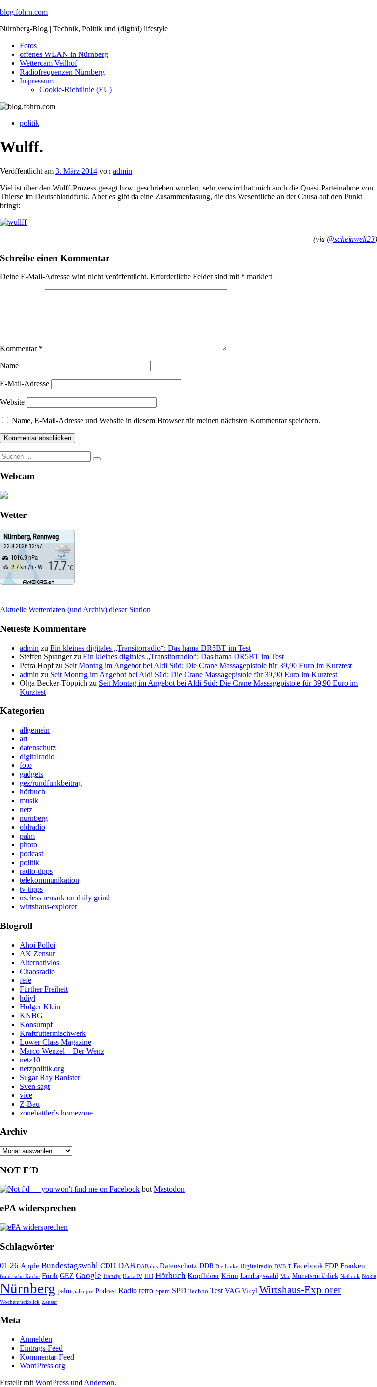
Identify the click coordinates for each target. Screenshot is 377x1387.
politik (29, 123)
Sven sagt (35, 1086)
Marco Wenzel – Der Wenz (62, 1051)
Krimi (229, 1275)
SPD (179, 1290)
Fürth (50, 1275)
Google (88, 1275)
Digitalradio (256, 1266)
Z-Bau (30, 1104)
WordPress (52, 1382)
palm (27, 836)
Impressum (37, 81)
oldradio (32, 827)
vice (26, 1095)
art (23, 738)
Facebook (308, 1265)
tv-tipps (31, 889)
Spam (162, 1291)
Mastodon (169, 1189)
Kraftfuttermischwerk (53, 1033)
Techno (198, 1291)
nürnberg (34, 818)
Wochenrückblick (20, 1302)
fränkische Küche (20, 1276)
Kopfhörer (203, 1275)
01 (4, 1265)
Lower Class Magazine (55, 1042)
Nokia (369, 1276)
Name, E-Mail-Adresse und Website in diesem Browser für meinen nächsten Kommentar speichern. (166, 420)
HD (148, 1276)
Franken (352, 1265)
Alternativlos (39, 962)
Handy (112, 1276)
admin (122, 171)
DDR (206, 1266)
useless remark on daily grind (65, 898)
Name (9, 365)
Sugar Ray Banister (50, 1077)
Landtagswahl (259, 1275)
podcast (31, 853)
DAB (126, 1265)
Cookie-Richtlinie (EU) (75, 89)
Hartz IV (132, 1276)
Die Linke (226, 1266)
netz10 (30, 1060)
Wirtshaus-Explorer (300, 1289)
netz (26, 809)
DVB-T (282, 1266)
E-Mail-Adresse (24, 384)
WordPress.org (42, 1365)
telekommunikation (49, 880)
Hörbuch (170, 1275)
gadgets (31, 774)
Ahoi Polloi (37, 945)
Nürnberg (27, 1288)
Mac (285, 1276)
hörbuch (32, 792)
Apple (30, 1266)
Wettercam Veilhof (48, 63)
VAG (232, 1290)
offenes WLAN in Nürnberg (64, 54)
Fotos (28, 45)
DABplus (147, 1266)
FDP (331, 1266)
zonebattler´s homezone (56, 1113)
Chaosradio (37, 971)
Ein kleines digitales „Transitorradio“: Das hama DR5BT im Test (150, 648)
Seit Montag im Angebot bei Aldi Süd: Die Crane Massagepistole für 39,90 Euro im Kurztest (208, 665)
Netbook (350, 1276)
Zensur (49, 1302)
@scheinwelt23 (351, 239)
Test (216, 1290)
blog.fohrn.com (24, 12)
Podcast (105, 1291)
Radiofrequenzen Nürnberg (62, 72)
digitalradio (37, 756)
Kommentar (21, 348)
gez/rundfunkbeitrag (51, 783)
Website (12, 402)
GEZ (67, 1275)
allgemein (35, 730)
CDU (108, 1266)
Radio (127, 1290)
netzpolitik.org (42, 1068)
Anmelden (36, 1339)
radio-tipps (36, 871)
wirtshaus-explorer (48, 906)
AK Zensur (37, 954)
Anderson (99, 1382)
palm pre (83, 1291)
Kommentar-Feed (47, 1357)
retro (146, 1290)
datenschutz (38, 747)
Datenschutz (178, 1266)
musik (29, 800)
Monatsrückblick (315, 1275)
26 (14, 1265)
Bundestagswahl (69, 1265)
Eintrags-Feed (41, 1348)
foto (26, 765)
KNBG (31, 1015)
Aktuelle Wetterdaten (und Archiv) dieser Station (75, 609)
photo (28, 845)
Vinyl (249, 1291)
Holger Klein (40, 1007)
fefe (25, 980)
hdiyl (27, 998)
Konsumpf (36, 1024)
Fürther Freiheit (44, 989)
